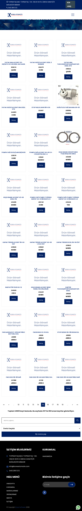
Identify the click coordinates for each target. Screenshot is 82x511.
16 (48, 404)
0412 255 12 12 (14, 471)
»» (77, 404)
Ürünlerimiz (11, 494)
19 (62, 404)
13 (33, 404)
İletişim (9, 501)
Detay (14, 75)
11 (23, 404)
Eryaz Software (20, 507)
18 (57, 404)
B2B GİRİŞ (69, 4)
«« (3, 404)
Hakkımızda (47, 456)
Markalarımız (12, 491)
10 (18, 404)
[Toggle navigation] (72, 15)
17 (53, 404)
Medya (9, 498)
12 (28, 404)
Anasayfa (10, 483)
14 (38, 404)
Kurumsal (10, 487)
